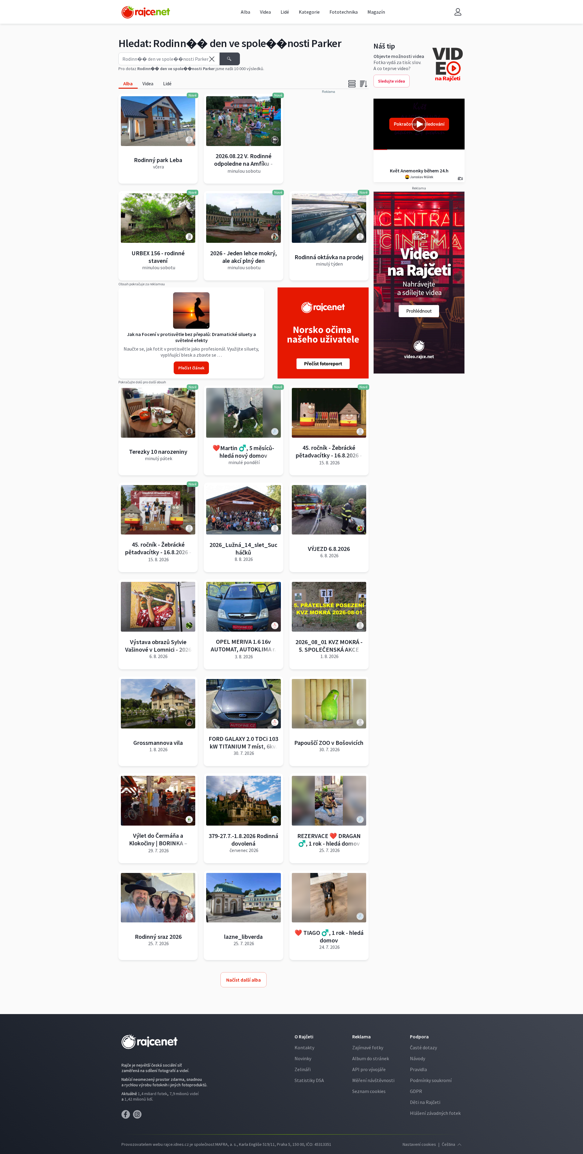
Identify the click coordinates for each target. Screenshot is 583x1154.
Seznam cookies (369, 1091)
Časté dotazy (423, 1047)
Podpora (419, 1037)
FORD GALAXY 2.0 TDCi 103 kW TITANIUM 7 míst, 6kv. (243, 742)
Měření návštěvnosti (373, 1080)
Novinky (303, 1058)
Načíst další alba (243, 980)
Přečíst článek (191, 368)
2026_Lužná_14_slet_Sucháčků (243, 548)
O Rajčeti (304, 1037)
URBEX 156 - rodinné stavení (158, 256)
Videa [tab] (147, 83)
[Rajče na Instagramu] (138, 1116)
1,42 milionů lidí (138, 1099)
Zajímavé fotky (367, 1047)
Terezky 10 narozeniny (158, 451)
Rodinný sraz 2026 (158, 936)
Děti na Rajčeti (425, 1102)
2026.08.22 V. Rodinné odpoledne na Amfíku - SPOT (243, 163)
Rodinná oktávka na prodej (329, 257)
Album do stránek (370, 1058)
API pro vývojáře (369, 1069)
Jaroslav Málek (421, 177)
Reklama (361, 1037)
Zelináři (303, 1069)
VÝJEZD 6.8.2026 (329, 548)
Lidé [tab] (167, 83)
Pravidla (418, 1069)
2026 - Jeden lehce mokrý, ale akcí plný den (243, 256)
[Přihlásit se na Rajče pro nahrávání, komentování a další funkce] (458, 12)
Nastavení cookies (419, 1144)
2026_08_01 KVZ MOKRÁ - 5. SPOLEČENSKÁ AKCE (329, 645)
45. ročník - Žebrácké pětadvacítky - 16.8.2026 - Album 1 (329, 455)
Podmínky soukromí (431, 1080)
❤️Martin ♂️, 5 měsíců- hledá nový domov (243, 451)
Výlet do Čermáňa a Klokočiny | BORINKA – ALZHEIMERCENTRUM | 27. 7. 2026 (158, 847)
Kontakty (304, 1047)
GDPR (416, 1091)
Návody (417, 1058)
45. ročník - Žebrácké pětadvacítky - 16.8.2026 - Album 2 (158, 552)
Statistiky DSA (309, 1080)
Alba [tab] (128, 83)
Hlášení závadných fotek (435, 1113)
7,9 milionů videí (184, 1093)
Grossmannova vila (158, 742)
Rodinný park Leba (158, 160)
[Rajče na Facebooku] (127, 1116)
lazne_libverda (243, 936)
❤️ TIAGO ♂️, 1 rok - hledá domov (329, 936)
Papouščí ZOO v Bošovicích (328, 742)
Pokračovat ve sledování (419, 124)
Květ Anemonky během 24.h (419, 171)
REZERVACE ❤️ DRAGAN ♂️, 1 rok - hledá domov (329, 839)
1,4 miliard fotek (152, 1093)
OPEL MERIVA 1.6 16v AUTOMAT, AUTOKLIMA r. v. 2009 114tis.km (243, 649)
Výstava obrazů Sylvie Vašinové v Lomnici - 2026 (158, 645)
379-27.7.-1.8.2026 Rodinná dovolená (243, 839)
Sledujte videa (391, 81)
